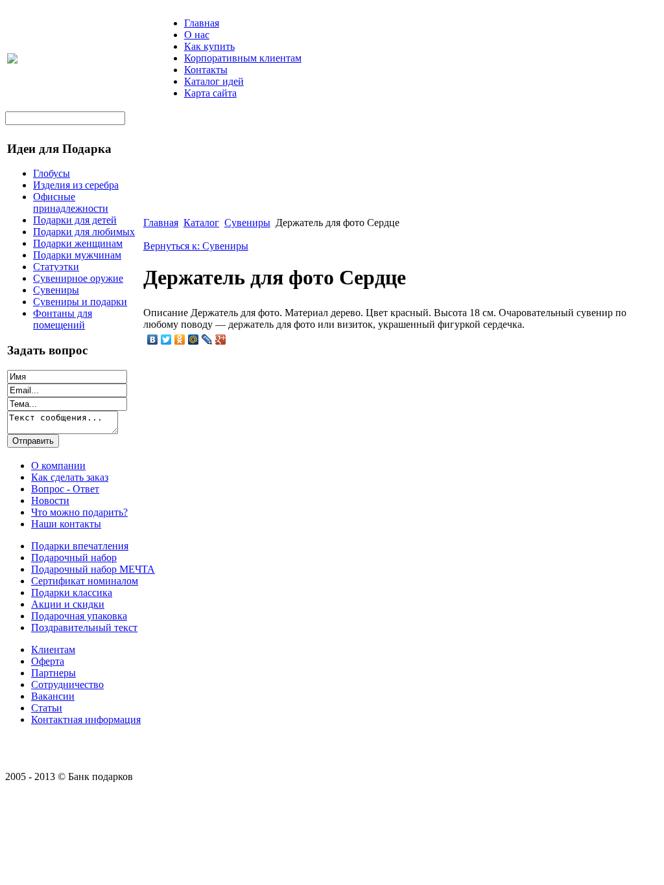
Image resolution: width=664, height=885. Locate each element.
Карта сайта (210, 92)
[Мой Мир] (193, 339)
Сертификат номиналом (84, 580)
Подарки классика (71, 592)
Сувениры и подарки (80, 301)
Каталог (201, 222)
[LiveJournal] (207, 339)
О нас (196, 34)
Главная (201, 23)
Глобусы (51, 173)
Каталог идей (214, 81)
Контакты (206, 69)
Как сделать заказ (69, 477)
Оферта (47, 661)
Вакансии (53, 696)
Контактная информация (86, 719)
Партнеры (53, 672)
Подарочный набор (74, 557)
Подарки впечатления (79, 545)
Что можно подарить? (79, 512)
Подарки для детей (75, 219)
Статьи (46, 707)
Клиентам (53, 649)
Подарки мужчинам (77, 254)
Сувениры (56, 289)
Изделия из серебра (76, 184)
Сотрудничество (67, 684)
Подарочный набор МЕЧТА (93, 569)
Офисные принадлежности (70, 202)
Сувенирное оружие (78, 278)
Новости (50, 500)
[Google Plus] (221, 339)
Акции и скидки (67, 604)
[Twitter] (166, 339)
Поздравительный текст (84, 627)
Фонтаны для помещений (62, 319)
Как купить (209, 46)
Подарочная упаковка (79, 615)
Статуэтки (56, 266)
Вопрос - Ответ (65, 488)
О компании (58, 465)
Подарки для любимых (84, 231)
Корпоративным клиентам (243, 57)
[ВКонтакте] (153, 339)
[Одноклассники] (180, 339)
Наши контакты (66, 523)
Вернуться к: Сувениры (195, 245)
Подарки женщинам (78, 243)
